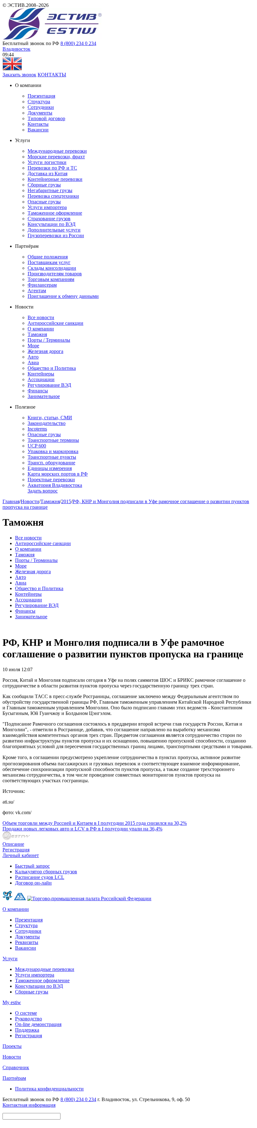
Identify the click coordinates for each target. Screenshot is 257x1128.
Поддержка (27, 1030)
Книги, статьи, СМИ (50, 417)
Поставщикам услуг (49, 262)
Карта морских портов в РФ (58, 474)
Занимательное (44, 396)
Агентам (37, 290)
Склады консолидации (52, 268)
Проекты (12, 1046)
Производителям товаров (55, 273)
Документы (40, 112)
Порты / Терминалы (49, 340)
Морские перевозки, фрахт (56, 156)
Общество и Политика (52, 368)
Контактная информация (29, 1105)
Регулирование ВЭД (49, 385)
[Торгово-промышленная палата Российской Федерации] (89, 898)
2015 (66, 501)
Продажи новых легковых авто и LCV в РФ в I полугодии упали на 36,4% (82, 828)
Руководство (28, 1018)
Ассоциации (41, 379)
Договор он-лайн (33, 883)
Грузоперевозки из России (56, 235)
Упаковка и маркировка (53, 451)
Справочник (16, 1067)
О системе (26, 1013)
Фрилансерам (42, 285)
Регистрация (16, 849)
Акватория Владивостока (55, 485)
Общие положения (48, 256)
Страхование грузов (49, 218)
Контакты (38, 124)
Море (33, 345)
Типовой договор (46, 118)
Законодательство (47, 423)
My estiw (12, 1002)
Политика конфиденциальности (49, 1088)
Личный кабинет (21, 855)
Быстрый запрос (32, 866)
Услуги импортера (47, 207)
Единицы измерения (50, 468)
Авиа (33, 362)
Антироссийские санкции (55, 323)
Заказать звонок (19, 74)
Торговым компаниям (51, 279)
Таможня (37, 334)
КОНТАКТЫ (52, 74)
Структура (39, 101)
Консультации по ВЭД (52, 224)
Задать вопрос (43, 490)
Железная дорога (45, 351)
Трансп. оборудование (51, 462)
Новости (30, 501)
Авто (33, 357)
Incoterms (37, 428)
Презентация (41, 96)
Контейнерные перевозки (55, 179)
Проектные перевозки (51, 479)
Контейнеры (41, 373)
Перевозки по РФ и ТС (52, 168)
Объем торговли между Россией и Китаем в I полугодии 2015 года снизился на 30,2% (95, 823)
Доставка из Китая (47, 173)
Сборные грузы (44, 184)
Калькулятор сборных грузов (46, 871)
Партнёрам (14, 1078)
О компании (41, 328)
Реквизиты (26, 942)
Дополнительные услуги (54, 229)
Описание (13, 844)
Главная (11, 501)
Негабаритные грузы (50, 190)
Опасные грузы (44, 201)
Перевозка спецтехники (53, 196)
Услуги (10, 958)
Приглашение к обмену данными (63, 296)
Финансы (38, 390)
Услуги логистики (47, 162)
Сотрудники (41, 107)
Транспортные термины (53, 440)
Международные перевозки (57, 151)
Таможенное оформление (55, 213)
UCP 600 (37, 445)
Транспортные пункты (52, 457)
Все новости (41, 317)
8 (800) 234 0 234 (78, 43)
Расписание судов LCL (39, 877)
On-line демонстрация (38, 1024)
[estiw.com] (12, 69)
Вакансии (38, 129)
